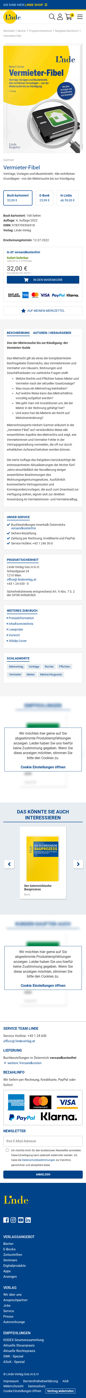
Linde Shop (35, 5)
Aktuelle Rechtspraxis (19, 1351)
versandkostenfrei (23, 528)
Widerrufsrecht (13, 1386)
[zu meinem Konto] (60, 18)
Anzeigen (10, 1277)
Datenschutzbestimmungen (39, 1160)
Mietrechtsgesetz (51, 674)
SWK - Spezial (13, 1356)
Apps (7, 1271)
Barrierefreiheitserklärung (40, 1381)
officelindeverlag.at (21, 579)
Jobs (7, 1306)
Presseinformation (21, 618)
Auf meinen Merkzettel (46, 310)
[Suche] (52, 18)
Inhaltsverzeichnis (20, 623)
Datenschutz (36, 1386)
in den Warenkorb (47, 280)
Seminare (10, 1260)
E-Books (9, 1249)
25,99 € (44, 198)
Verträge (34, 666)
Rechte (49, 666)
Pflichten (64, 666)
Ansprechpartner (15, 1300)
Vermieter (15, 674)
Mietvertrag (16, 666)
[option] (43, 865)
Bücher (8, 1244)
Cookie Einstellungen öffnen (43, 767)
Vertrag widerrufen (60, 1391)
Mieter (31, 674)
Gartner (8, 160)
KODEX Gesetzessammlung (23, 1340)
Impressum (11, 1381)
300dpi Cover (17, 641)
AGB (65, 1381)
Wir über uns (12, 1295)
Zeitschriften (12, 1255)
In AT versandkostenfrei (23, 252)
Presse (8, 1316)
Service (8, 1311)
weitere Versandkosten (24, 1063)
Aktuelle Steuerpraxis (19, 1345)
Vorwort (14, 635)
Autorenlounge (14, 1322)
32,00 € (18, 198)
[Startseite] (12, 17)
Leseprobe (15, 629)
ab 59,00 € (67, 198)
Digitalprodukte (14, 1266)
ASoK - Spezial (14, 1362)
